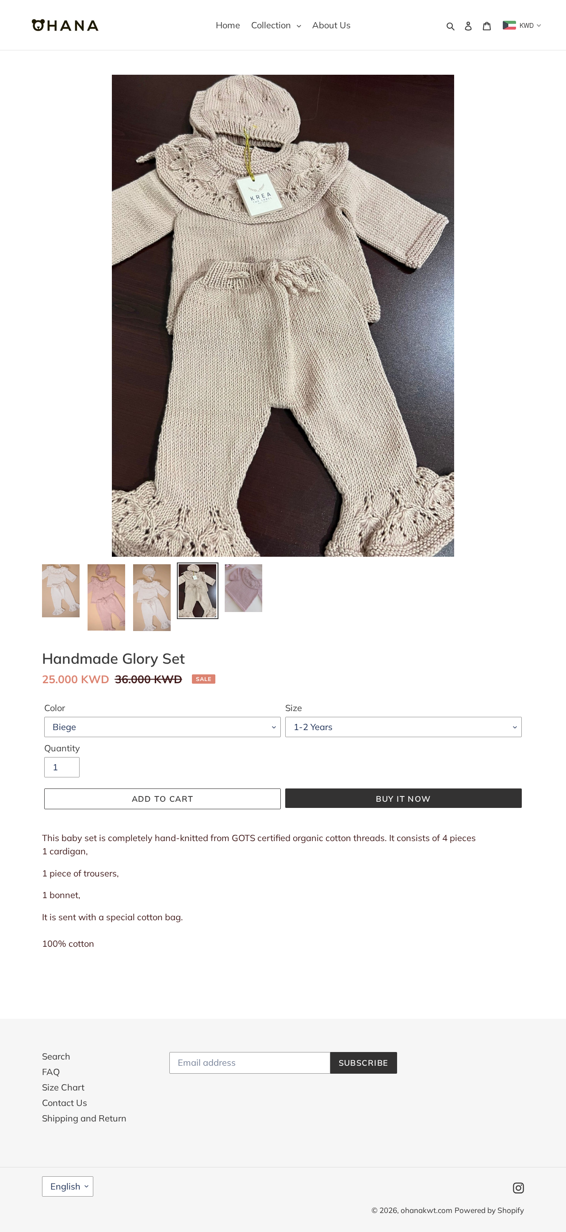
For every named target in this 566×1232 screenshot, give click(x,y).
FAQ (51, 1071)
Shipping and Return (84, 1118)
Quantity (62, 748)
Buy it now (403, 799)
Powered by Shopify (489, 1210)
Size (293, 707)
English (65, 1186)
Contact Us (64, 1102)
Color (54, 707)
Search (56, 1056)
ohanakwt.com (426, 1210)
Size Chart (63, 1087)
